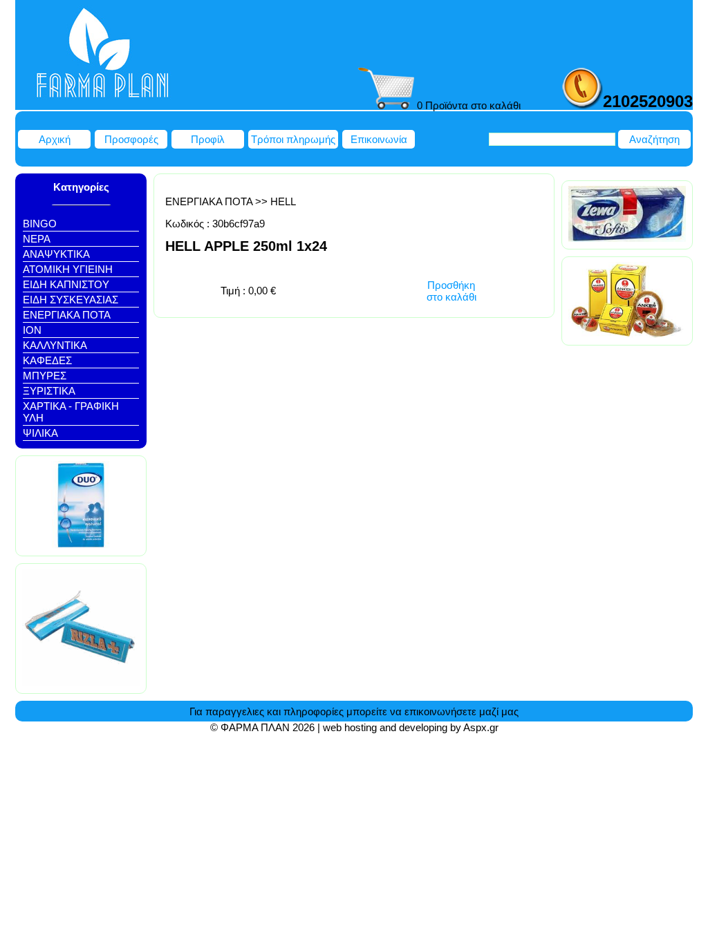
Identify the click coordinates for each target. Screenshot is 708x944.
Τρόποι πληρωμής (293, 139)
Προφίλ (208, 139)
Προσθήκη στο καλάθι (451, 291)
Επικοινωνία (379, 139)
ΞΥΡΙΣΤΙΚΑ (49, 391)
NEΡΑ (36, 239)
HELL (283, 201)
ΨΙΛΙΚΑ (40, 433)
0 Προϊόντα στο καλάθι (467, 105)
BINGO (40, 223)
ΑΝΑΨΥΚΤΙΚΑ (56, 254)
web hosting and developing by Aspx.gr (411, 727)
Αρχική (55, 139)
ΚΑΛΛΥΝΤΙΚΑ (55, 345)
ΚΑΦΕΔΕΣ (47, 360)
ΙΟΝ (32, 330)
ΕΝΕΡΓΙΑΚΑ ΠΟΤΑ (67, 315)
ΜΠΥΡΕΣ (44, 375)
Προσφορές (131, 139)
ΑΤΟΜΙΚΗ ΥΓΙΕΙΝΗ (68, 269)
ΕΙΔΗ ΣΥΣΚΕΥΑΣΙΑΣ (70, 299)
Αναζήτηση (654, 139)
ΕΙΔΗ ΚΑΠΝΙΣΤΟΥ (66, 284)
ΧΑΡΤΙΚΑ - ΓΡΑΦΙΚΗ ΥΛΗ (71, 412)
